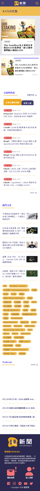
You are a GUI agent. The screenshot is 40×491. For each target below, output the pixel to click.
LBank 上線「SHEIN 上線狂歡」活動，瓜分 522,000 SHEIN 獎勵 (20, 170)
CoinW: (7, 127)
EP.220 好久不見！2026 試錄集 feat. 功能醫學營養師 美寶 (20, 399)
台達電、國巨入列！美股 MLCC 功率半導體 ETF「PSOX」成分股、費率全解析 (13, 274)
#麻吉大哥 (24, 322)
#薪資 (30, 298)
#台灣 (6, 294)
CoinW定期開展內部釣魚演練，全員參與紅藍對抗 (20, 128)
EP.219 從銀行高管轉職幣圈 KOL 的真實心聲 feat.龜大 (20, 408)
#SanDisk (7, 326)
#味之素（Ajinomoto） (12, 310)
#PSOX (15, 333)
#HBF (34, 322)
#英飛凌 (22, 353)
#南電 (26, 306)
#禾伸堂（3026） (10, 353)
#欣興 (6, 314)
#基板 (25, 310)
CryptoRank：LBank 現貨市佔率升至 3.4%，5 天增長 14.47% (20, 183)
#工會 (14, 294)
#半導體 (17, 306)
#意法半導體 (8, 345)
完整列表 (30, 95)
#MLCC (6, 333)
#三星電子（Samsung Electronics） (16, 290)
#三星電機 (7, 337)
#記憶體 (17, 302)
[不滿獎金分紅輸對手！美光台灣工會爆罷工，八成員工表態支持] (32, 219)
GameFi (7, 41)
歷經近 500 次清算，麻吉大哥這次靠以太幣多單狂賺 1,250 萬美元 (13, 245)
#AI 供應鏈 (7, 306)
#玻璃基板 (15, 314)
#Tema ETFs (25, 333)
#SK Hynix (17, 326)
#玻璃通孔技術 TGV (29, 314)
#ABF (34, 302)
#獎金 (22, 294)
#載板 (6, 318)
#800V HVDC (29, 326)
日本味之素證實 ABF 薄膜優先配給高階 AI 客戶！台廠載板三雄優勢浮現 (13, 231)
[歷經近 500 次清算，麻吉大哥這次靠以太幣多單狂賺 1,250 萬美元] (32, 247)
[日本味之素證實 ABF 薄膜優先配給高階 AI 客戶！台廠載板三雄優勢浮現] (32, 233)
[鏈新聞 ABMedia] (20, 3)
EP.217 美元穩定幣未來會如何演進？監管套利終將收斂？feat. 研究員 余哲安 (20, 417)
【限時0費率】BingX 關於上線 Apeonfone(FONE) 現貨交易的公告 (20, 142)
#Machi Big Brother (10, 322)
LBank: (7, 168)
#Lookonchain (17, 318)
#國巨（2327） (25, 341)
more (32, 193)
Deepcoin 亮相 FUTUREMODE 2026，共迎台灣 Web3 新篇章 (20, 115)
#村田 (18, 345)
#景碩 (33, 310)
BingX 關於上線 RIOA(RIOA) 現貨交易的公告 (20, 156)
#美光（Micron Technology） (14, 298)
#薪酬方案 (7, 302)
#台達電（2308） (10, 341)
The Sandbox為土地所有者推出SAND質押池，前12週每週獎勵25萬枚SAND (18, 48)
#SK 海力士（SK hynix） (18, 286)
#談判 (26, 302)
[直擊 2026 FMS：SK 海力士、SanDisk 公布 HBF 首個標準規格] (32, 262)
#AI (5, 286)
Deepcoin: (8, 113)
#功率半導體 (19, 337)
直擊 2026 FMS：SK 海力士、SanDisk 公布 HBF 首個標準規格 (13, 259)
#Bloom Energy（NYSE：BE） (14, 330)
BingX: (7, 141)
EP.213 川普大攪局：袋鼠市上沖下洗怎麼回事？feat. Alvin (20, 425)
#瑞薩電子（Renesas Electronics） (16, 349)
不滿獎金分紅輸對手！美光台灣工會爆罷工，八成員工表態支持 (13, 216)
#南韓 (34, 290)
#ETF (30, 330)
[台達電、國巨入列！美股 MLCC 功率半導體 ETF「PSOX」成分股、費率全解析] (32, 276)
